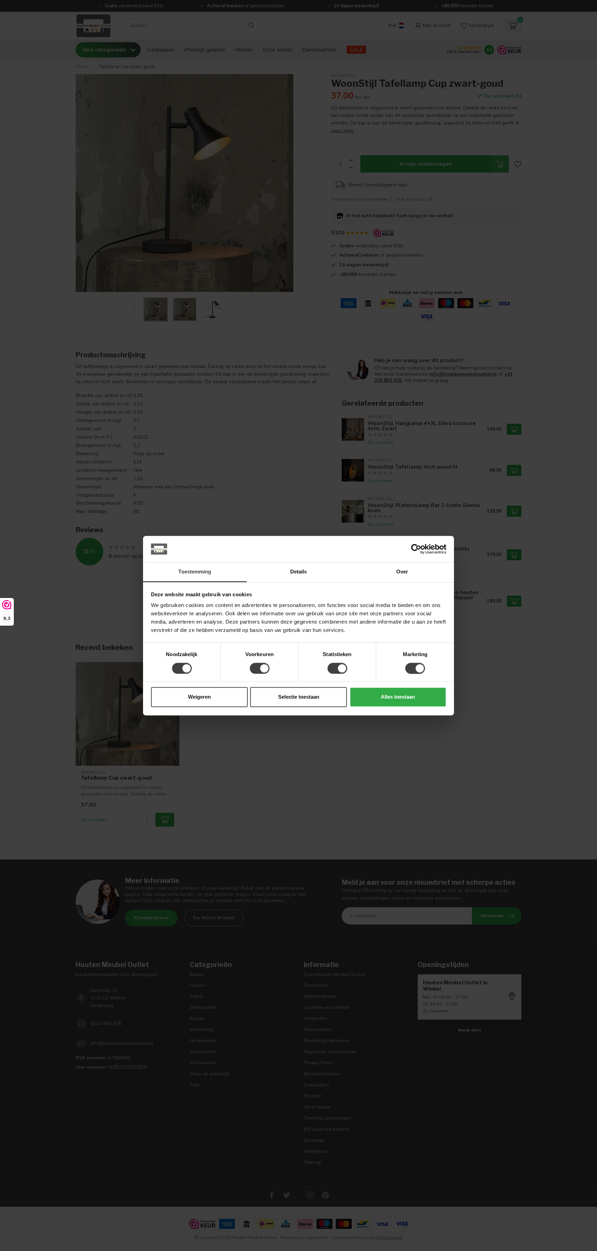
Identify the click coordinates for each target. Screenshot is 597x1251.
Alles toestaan (398, 697)
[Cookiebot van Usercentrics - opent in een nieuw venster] (416, 549)
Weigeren (199, 697)
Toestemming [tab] (194, 572)
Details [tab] (298, 572)
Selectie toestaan (298, 697)
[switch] (259, 668)
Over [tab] (402, 572)
